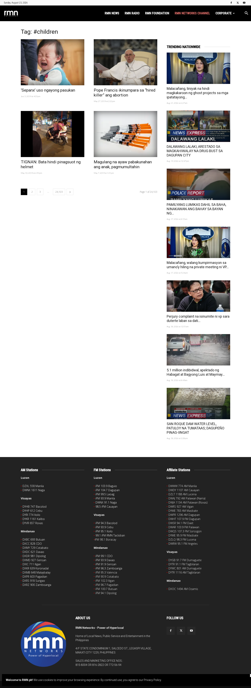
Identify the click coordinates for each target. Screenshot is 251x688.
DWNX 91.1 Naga (106, 502)
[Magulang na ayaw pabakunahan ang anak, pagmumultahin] (125, 134)
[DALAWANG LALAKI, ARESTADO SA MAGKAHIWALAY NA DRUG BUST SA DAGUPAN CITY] (198, 126)
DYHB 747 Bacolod (34, 506)
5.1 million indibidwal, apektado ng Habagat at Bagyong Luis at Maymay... (196, 372)
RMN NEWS (112, 13)
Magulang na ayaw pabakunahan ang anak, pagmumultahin (123, 164)
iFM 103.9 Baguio (106, 486)
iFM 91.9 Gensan (105, 564)
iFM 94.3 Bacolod (106, 523)
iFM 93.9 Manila (105, 498)
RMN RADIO (132, 13)
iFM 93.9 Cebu (104, 527)
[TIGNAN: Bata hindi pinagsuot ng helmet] (52, 134)
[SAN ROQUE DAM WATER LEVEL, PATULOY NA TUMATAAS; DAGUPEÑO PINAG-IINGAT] (198, 403)
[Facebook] (231, 2)
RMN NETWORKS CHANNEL (192, 13)
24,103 (59, 192)
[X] (238, 2)
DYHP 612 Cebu (32, 511)
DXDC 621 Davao (33, 552)
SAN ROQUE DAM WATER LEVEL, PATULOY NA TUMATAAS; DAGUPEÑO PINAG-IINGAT (195, 428)
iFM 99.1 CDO (104, 556)
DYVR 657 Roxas (33, 523)
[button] (246, 13)
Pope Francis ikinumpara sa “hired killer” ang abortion (125, 92)
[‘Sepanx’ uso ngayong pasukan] (52, 62)
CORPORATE (224, 13)
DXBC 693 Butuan (34, 539)
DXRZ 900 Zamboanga (37, 585)
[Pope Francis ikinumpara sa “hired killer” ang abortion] (125, 62)
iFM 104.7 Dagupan (107, 490)
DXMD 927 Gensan (34, 560)
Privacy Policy (152, 680)
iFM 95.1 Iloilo (104, 531)
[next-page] (70, 192)
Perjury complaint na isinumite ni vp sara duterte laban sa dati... (198, 318)
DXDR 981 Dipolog (34, 556)
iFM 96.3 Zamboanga (108, 568)
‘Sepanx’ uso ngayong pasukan (48, 90)
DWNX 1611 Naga (34, 490)
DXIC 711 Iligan (32, 564)
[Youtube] (244, 2)
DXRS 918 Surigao (34, 581)
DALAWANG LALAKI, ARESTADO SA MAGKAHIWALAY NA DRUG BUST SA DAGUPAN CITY (195, 151)
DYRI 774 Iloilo (31, 515)
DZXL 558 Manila (33, 486)
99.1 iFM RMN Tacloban (110, 535)
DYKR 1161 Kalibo (34, 519)
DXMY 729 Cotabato (35, 548)
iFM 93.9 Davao (105, 560)
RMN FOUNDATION (157, 13)
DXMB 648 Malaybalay (36, 572)
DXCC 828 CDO (32, 543)
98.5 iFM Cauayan (106, 506)
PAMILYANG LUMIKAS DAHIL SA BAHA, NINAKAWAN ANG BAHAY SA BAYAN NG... (196, 209)
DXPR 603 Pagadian (35, 576)
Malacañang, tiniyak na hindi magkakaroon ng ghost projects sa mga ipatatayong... (197, 92)
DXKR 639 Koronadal (36, 568)
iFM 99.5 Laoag (104, 494)
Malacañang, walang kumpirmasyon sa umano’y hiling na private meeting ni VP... (198, 265)
